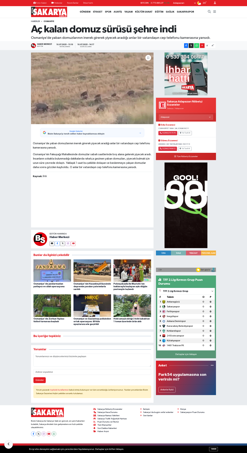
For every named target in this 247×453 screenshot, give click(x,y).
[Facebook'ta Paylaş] (186, 45)
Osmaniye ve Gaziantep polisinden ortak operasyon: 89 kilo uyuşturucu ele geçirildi (92, 321)
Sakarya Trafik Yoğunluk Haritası (112, 419)
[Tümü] (212, 365)
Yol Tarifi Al (186, 133)
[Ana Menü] (214, 12)
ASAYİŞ (118, 12)
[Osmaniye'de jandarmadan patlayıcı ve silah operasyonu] (52, 270)
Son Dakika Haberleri (107, 428)
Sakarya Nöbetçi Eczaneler (109, 409)
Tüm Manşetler (104, 425)
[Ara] (209, 12)
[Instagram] (68, 243)
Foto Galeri (41, 3)
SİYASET (97, 12)
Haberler (35, 21)
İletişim (146, 409)
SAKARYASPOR (185, 12)
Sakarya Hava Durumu (107, 412)
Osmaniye (49, 21)
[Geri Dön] (8, 444)
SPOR (108, 12)
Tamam (213, 449)
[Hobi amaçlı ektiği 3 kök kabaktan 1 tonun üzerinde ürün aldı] (132, 305)
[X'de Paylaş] (191, 45)
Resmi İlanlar (72, 3)
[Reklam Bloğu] (186, 74)
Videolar (58, 3)
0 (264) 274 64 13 (168, 149)
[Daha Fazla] (202, 45)
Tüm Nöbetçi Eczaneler (187, 157)
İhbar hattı (88, 3)
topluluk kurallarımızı (59, 390)
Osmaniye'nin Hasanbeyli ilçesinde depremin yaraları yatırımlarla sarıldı (92, 286)
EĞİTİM (159, 12)
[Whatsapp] (54, 433)
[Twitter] (62, 243)
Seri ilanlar (148, 415)
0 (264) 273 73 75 (169, 133)
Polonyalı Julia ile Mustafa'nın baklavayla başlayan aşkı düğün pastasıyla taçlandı (130, 286)
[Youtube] (73, 243)
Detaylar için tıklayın (186, 354)
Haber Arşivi (103, 431)
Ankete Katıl (167, 390)
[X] (38, 433)
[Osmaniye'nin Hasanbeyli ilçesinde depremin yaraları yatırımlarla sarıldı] (92, 270)
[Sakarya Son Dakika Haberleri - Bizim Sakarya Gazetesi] (49, 11)
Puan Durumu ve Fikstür (108, 422)
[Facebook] (57, 243)
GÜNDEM (85, 12)
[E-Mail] (52, 243)
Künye (183, 409)
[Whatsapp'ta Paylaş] (196, 45)
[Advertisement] (92, 203)
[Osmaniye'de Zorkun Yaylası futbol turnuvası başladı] (52, 305)
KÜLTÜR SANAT (144, 12)
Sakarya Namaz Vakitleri (108, 415)
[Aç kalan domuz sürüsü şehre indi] (92, 88)
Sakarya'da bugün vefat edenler (158, 412)
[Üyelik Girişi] (213, 3)
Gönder (39, 380)
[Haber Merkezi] (40, 239)
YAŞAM (128, 12)
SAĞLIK (170, 12)
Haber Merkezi (59, 237)
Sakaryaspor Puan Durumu (192, 412)
